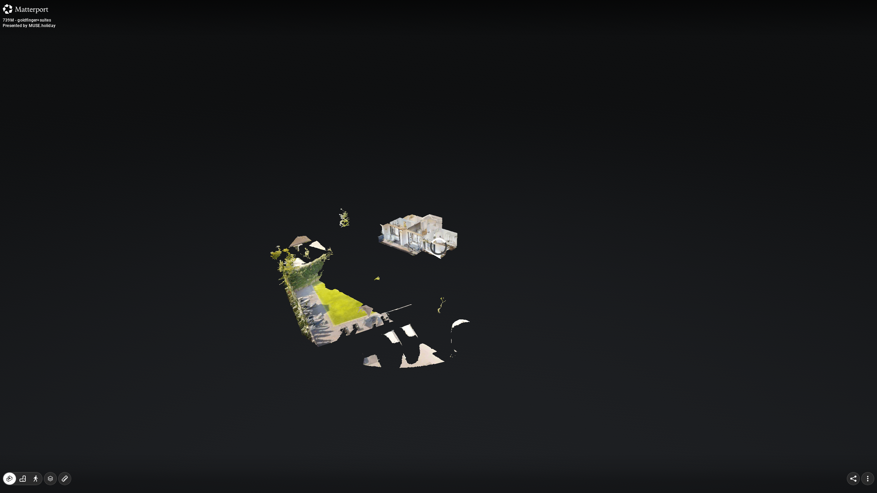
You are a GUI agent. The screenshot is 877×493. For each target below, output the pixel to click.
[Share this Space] (853, 478)
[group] (22, 478)
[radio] (9, 478)
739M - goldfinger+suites (27, 20)
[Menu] (867, 478)
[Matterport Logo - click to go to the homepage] (25, 9)
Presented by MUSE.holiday (29, 25)
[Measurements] (50, 478)
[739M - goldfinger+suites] (438, 246)
